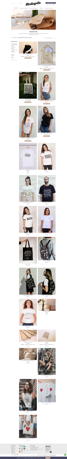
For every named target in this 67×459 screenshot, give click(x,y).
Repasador (47, 342)
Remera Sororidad (28, 233)
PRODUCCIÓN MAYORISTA (34, 8)
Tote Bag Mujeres (28, 99)
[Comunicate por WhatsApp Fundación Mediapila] (65, 455)
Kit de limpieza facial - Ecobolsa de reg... (28, 360)
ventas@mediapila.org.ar (35, 447)
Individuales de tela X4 (28, 342)
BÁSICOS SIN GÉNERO (13, 48)
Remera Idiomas (46, 170)
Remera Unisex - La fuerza (46, 202)
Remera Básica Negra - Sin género (47, 133)
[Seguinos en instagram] (46, 446)
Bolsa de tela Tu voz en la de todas (28, 438)
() (51, 2)
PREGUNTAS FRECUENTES (49, 8)
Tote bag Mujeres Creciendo (28, 295)
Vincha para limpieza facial (28, 54)
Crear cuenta (48, 4)
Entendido (48, 457)
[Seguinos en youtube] (50, 446)
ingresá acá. (46, 455)
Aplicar (17, 60)
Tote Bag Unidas (28, 264)
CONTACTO (41, 8)
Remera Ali (28, 170)
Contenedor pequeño (47, 311)
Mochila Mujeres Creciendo (47, 295)
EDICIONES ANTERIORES (13, 51)
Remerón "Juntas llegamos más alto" (28, 138)
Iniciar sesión (53, 4)
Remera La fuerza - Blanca (28, 202)
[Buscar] (20, 3)
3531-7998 (33, 446)
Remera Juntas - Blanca (47, 233)
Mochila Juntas (46, 260)
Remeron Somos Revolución (47, 375)
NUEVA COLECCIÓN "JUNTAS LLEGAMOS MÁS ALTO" (14, 44)
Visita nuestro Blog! (34, 448)
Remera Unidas (27, 326)
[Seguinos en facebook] (48, 446)
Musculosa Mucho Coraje (27, 411)
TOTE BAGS (13, 46)
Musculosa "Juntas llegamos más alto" (47, 100)
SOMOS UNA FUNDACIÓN (24, 8)
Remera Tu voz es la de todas (47, 402)
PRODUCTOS (16, 8)
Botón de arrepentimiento (52, 455)
